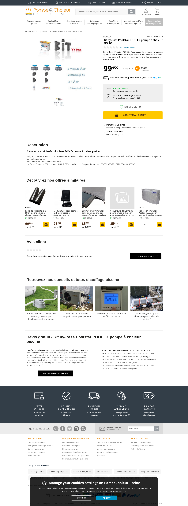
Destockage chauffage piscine (75, 452)
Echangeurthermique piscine (94, 21)
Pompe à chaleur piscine (34, 21)
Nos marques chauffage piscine (75, 455)
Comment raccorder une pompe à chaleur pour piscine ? (76, 315)
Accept (107, 498)
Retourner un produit (37, 452)
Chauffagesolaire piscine (113, 21)
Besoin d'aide (35, 438)
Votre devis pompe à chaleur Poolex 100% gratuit (125, 128)
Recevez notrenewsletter (114, 428)
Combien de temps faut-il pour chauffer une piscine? (111, 315)
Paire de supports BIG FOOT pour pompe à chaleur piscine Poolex (35, 213)
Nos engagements (70, 449)
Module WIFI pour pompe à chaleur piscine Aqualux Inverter (65, 213)
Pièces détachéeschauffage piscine (153, 21)
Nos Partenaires (140, 438)
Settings (81, 498)
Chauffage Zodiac (37, 471)
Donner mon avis (145, 256)
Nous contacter (34, 455)
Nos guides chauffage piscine (40, 445)
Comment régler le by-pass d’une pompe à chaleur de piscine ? (147, 316)
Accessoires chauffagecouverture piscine (133, 21)
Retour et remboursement (107, 452)
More (122, 491)
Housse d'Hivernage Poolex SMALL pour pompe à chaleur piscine (150, 213)
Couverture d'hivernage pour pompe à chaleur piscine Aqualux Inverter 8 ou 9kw (121, 213)
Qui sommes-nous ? (70, 442)
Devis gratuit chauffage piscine (109, 442)
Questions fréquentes (37, 442)
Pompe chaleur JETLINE (82, 471)
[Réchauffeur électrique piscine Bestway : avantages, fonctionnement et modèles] (41, 298)
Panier (157, 14)
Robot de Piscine (138, 449)
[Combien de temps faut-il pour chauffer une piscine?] (111, 298)
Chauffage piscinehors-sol (74, 21)
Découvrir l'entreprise (71, 445)
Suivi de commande (36, 449)
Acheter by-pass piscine (58, 471)
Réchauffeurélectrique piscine (53, 21)
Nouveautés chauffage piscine (75, 459)
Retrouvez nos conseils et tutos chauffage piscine (73, 280)
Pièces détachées (104, 445)
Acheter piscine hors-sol (141, 442)
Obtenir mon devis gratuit (55, 373)
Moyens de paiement (106, 449)
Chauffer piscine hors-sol (125, 471)
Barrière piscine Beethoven (142, 445)
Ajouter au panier (134, 115)
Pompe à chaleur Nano (150, 471)
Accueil (28, 31)
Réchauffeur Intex (103, 471)
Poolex (107, 36)
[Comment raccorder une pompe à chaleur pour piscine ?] (76, 298)
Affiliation (101, 455)
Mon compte (146, 14)
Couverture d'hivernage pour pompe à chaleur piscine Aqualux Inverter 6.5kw (93, 213)
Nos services (103, 438)
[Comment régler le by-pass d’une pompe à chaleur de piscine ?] (146, 298)
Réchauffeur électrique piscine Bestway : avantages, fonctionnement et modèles (41, 316)
